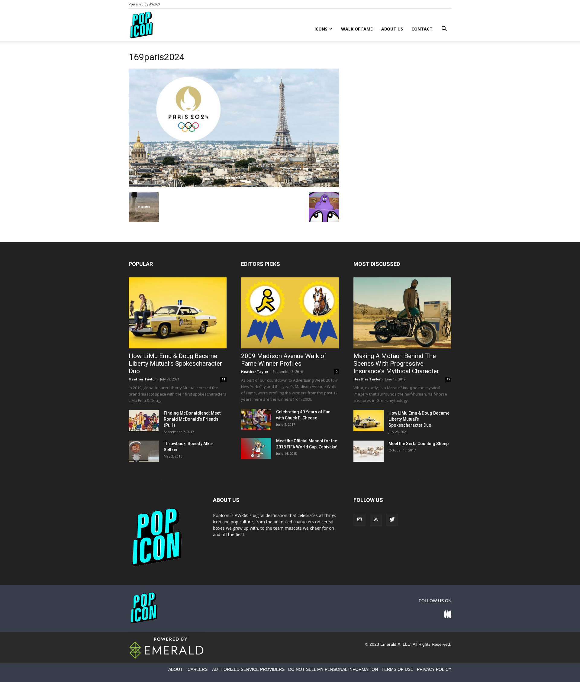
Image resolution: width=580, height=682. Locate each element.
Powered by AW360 (144, 4)
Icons (320, 29)
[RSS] (376, 520)
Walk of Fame (357, 29)
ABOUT (175, 669)
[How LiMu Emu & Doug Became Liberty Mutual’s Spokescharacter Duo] (178, 312)
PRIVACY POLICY (434, 669)
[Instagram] (359, 520)
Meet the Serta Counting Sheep (418, 443)
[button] (444, 29)
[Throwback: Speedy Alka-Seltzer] (144, 451)
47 (448, 379)
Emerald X (390, 644)
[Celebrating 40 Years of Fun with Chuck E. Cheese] (256, 419)
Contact (422, 29)
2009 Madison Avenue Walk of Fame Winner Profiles (284, 359)
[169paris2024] (234, 185)
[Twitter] (392, 520)
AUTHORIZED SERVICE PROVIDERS (248, 669)
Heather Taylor (142, 379)
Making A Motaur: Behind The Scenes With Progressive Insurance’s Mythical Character (396, 363)
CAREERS (198, 669)
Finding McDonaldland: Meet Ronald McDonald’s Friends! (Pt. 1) (192, 419)
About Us (392, 29)
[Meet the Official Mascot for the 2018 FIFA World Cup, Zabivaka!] (256, 448)
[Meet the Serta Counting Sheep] (368, 451)
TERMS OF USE (397, 669)
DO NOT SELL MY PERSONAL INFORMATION (333, 669)
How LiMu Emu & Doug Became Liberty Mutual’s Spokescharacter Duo (175, 363)
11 (223, 379)
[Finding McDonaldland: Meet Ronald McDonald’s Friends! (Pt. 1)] (144, 420)
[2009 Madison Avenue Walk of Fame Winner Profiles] (290, 312)
